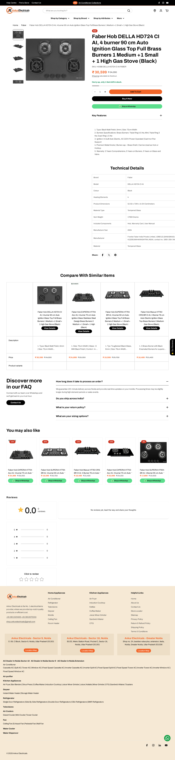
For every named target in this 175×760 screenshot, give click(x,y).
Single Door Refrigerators (13, 702)
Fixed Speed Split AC (107, 668)
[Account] (160, 10)
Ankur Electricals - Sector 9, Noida (31, 638)
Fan (5, 720)
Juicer (82, 684)
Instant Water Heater (11, 693)
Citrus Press (27, 684)
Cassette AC (8, 668)
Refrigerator (8, 698)
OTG (107, 684)
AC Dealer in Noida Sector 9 (43, 661)
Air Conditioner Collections (90, 3)
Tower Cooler (32, 715)
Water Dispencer (10, 733)
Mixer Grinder (98, 684)
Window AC (37, 668)
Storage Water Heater (30, 693)
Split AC (18, 668)
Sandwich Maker (117, 684)
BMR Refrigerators (96, 702)
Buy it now (127, 99)
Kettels (89, 684)
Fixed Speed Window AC (13, 671)
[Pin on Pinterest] (115, 255)
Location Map (31, 650)
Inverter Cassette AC (74, 668)
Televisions (8, 707)
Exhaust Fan (18, 724)
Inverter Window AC (161, 668)
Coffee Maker (39, 684)
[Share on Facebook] (102, 255)
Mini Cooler (20, 715)
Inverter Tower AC (144, 668)
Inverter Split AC (90, 668)
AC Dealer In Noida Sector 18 (16, 661)
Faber (23, 25)
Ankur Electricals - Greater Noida (144, 638)
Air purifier (8, 676)
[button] (31, 529)
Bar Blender (16, 684)
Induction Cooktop (53, 684)
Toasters (129, 684)
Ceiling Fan (7, 724)
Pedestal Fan (30, 724)
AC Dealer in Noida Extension (70, 661)
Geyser (6, 689)
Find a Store (24, 3)
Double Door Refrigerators (59, 702)
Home (15, 25)
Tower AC (26, 668)
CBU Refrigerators (79, 702)
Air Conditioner (9, 665)
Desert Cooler (9, 715)
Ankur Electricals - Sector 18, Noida (87, 638)
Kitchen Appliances (12, 681)
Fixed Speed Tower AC (126, 668)
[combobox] (87, 10)
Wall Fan (40, 724)
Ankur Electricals (20, 753)
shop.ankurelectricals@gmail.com (20, 622)
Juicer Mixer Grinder (70, 684)
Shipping (95, 76)
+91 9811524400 (13, 617)
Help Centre (11, 3)
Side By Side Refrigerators (36, 702)
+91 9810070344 (29, 617)
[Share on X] (109, 255)
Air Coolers (8, 711)
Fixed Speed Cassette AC (53, 668)
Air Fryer (6, 684)
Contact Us (36, 3)
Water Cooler (9, 729)
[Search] (128, 10)
